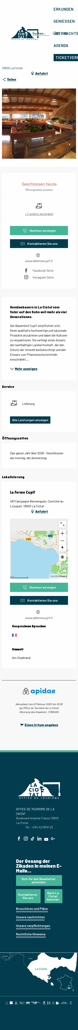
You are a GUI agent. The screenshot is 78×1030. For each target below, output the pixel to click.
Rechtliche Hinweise (31, 934)
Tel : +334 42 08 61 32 (39, 827)
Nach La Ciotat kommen (53, 896)
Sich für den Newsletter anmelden (38, 880)
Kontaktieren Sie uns (27, 896)
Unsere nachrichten (30, 917)
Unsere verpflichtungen (33, 925)
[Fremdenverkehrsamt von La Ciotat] (25, 33)
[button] (39, 33)
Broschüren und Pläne (32, 908)
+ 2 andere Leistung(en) (39, 214)
